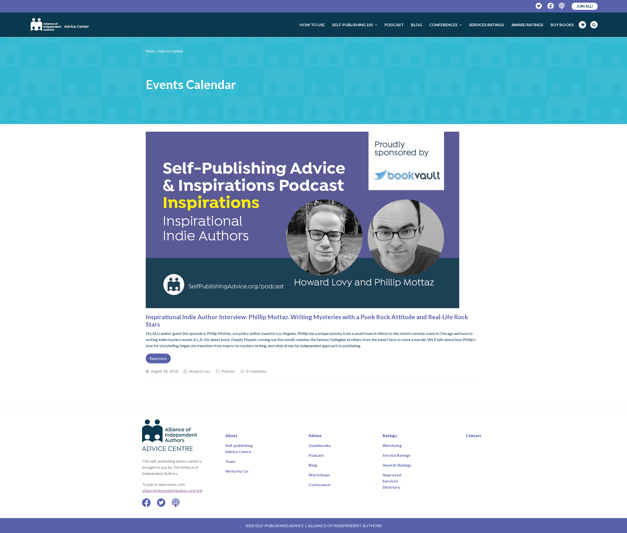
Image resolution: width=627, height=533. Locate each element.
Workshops (319, 474)
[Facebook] (550, 6)
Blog (313, 465)
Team (230, 461)
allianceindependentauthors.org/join (172, 490)
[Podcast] (562, 6)
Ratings (390, 435)
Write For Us (237, 471)
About (231, 435)
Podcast (228, 371)
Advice (315, 435)
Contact (473, 435)
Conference (319, 484)
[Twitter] (539, 6)
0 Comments (256, 371)
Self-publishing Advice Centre (239, 448)
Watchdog (392, 445)
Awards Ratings (397, 465)
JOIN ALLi (585, 6)
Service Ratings (396, 455)
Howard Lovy (199, 371)
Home (150, 51)
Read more (158, 358)
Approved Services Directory (392, 480)
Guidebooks (320, 445)
